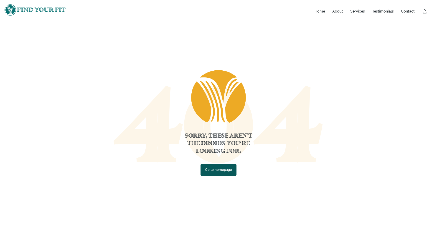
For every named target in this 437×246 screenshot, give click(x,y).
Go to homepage (218, 170)
